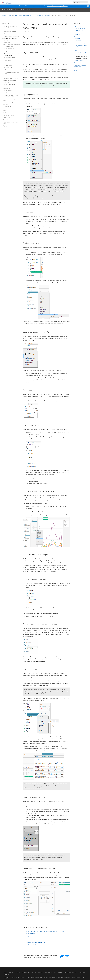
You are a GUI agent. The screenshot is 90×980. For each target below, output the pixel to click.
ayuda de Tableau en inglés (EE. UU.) (57, 6)
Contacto (60, 972)
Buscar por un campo (81, 43)
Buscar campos (77, 40)
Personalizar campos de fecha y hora (36, 942)
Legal (5, 972)
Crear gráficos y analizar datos (43, 15)
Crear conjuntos (30, 938)
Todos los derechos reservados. (23, 977)
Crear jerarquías (30, 933)
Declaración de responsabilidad (45, 972)
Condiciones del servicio (14, 972)
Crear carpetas (79, 30)
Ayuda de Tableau (8, 15)
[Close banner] (88, 6)
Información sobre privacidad (29, 972)
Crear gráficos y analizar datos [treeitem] (10, 38)
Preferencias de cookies (69, 972)
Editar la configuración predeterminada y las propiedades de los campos (46, 931)
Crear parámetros (31, 940)
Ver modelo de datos (31, 944)
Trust (55, 972)
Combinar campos (78, 60)
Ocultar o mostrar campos (80, 62)
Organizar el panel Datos (80, 26)
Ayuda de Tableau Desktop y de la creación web (24, 15)
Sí (61, 956)
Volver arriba (47, 950)
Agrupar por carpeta (80, 28)
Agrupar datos (30, 935)
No (66, 956)
